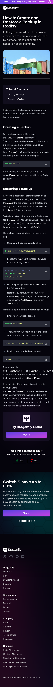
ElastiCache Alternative (14, 658)
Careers (7, 626)
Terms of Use (9, 635)
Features (7, 571)
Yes (21, 460)
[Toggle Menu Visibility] (48, 7)
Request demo (25, 521)
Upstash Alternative (12, 654)
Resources (8, 639)
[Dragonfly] (11, 8)
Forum (6, 607)
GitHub (6, 611)
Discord (7, 603)
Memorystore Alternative (15, 666)
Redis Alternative (11, 650)
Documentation (10, 599)
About (6, 622)
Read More (42, 2)
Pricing (6, 588)
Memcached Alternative (14, 662)
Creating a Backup (16, 94)
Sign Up (26, 435)
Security (7, 584)
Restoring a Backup (16, 99)
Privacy (6, 631)
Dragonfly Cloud (11, 580)
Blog (5, 575)
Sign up (26, 513)
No (35, 460)
